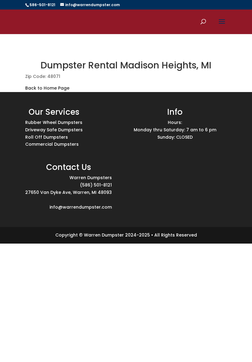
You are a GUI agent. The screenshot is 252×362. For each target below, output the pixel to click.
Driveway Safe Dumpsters (54, 130)
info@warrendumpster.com (80, 207)
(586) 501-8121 (96, 185)
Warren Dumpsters (90, 178)
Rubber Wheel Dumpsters (53, 122)
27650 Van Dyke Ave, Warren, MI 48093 (68, 192)
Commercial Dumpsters (52, 144)
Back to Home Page (47, 88)
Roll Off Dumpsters (46, 137)
